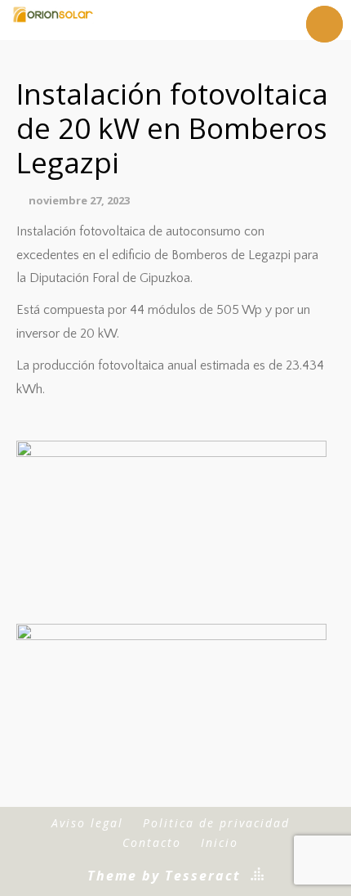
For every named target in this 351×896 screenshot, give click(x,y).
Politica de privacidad (216, 823)
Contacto (151, 842)
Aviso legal (87, 823)
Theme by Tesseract (164, 876)
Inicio (219, 842)
